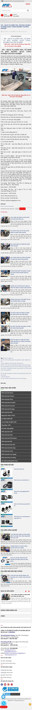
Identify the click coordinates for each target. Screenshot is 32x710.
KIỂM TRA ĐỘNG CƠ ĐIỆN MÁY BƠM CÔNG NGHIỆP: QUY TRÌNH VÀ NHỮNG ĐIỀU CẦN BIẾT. (20, 341)
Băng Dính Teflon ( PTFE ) (8, 415)
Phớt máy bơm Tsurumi (8, 405)
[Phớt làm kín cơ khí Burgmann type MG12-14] (7, 521)
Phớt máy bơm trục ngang (8, 454)
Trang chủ (11, 20)
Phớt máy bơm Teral (7, 399)
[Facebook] (2, 684)
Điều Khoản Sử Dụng (6, 677)
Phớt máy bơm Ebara (7, 393)
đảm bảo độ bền (5, 376)
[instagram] (12, 684)
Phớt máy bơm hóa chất (8, 444)
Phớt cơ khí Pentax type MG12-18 (22, 504)
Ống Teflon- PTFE (6, 425)
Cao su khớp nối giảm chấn (9, 422)
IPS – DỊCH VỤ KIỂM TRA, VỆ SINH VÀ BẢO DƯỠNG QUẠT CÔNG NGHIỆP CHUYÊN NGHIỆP (16, 26)
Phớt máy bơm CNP (6, 431)
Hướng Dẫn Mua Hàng (6, 670)
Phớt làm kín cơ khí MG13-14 (21, 480)
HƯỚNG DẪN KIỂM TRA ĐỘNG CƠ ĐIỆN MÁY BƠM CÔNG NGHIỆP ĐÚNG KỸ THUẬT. (20, 272)
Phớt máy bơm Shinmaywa (9, 438)
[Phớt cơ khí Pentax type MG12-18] (7, 509)
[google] (8, 684)
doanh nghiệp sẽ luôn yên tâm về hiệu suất (12, 363)
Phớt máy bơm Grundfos (8, 402)
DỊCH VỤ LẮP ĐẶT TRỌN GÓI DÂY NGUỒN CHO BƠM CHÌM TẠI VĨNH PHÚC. (19, 559)
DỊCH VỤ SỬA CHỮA (21, 20)
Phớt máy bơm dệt (6, 441)
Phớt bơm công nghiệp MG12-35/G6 (21, 492)
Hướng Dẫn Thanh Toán (7, 672)
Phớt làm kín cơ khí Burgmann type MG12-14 (22, 517)
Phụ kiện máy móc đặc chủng (11, 571)
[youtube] (5, 684)
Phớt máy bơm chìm (7, 451)
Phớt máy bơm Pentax (7, 396)
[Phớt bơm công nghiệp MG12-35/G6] (7, 497)
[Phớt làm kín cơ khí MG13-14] (7, 484)
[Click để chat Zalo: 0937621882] (3, 697)
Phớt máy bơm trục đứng (8, 457)
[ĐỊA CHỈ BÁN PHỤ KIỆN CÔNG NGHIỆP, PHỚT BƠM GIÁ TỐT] (7, 5)
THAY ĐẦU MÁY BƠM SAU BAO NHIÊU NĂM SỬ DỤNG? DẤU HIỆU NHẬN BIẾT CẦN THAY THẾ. (20, 536)
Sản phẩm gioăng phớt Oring (9, 460)
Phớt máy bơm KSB (6, 412)
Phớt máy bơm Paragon (8, 409)
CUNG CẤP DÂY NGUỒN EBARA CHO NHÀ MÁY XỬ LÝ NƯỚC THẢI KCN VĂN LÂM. (20, 577)
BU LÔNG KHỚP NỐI (6, 418)
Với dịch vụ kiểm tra (8, 358)
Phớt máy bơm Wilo (7, 435)
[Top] (30, 704)
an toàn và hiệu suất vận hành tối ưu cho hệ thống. (13, 378)
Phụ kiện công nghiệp (7, 428)
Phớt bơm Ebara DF (19, 469)
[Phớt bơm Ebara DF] (7, 473)
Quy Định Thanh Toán (6, 675)
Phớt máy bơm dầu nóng (8, 448)
